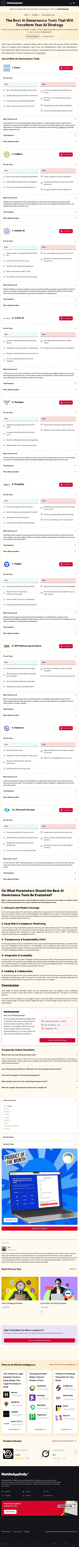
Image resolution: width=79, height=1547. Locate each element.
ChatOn (18, 1455)
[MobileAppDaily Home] (15, 3)
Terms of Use (17, 1531)
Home (26, 15)
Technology (44, 1307)
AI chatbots (61, 127)
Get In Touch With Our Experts (39, 1340)
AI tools (71, 930)
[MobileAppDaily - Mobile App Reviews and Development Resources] (39, 1475)
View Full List (13, 1429)
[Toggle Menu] (4, 3)
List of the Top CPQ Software (53, 1303)
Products (35, 15)
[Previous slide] (37, 1311)
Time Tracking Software (12, 1303)
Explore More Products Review (63, 1441)
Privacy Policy (6, 1531)
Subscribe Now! (10, 1511)
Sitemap (27, 1531)
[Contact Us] (74, 3)
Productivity (5, 1307)
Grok (54, 1455)
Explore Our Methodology (57, 1040)
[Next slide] (41, 1311)
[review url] (8, 1454)
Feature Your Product (39, 1228)
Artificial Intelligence (33, 36)
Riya (9, 1247)
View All (72, 1269)
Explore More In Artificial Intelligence (62, 1364)
